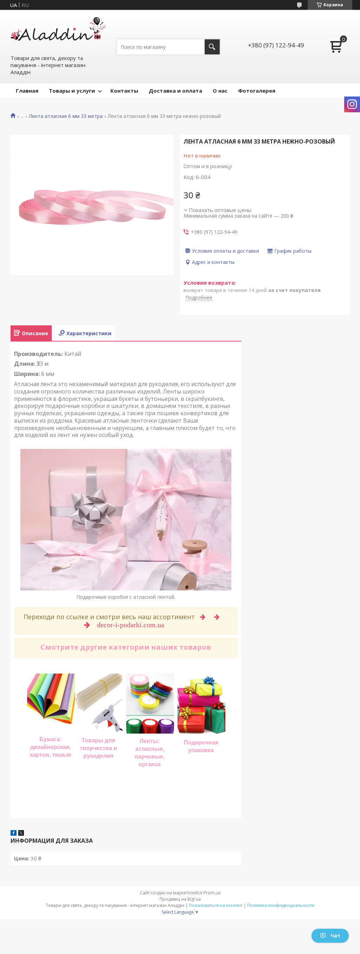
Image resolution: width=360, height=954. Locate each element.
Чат (335, 935)
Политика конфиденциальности (281, 905)
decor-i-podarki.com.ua (131, 624)
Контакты (124, 90)
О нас (220, 90)
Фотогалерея (256, 90)
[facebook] (14, 833)
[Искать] (212, 46)
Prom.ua (212, 893)
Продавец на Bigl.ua (180, 899)
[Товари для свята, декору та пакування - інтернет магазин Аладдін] (58, 32)
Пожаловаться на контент (216, 905)
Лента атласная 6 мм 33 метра (66, 116)
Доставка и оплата (175, 90)
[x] (21, 833)
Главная (27, 90)
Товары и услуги (72, 90)
